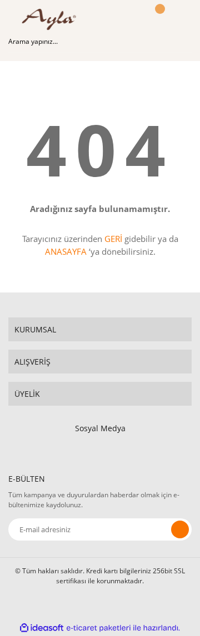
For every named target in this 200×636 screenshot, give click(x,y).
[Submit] (180, 529)
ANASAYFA (66, 251)
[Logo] (52, 19)
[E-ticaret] (98, 628)
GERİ (113, 238)
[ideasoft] (41, 628)
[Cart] (158, 19)
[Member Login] (133, 19)
